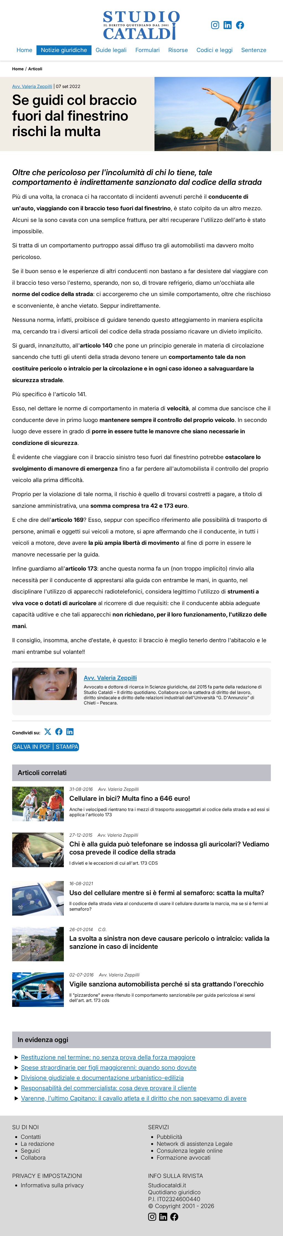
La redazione (37, 1143)
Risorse (178, 49)
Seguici (30, 1150)
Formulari (147, 49)
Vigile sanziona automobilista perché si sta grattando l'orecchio (166, 984)
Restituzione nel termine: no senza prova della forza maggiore (108, 1057)
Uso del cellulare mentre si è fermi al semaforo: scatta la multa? (166, 893)
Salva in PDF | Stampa (45, 746)
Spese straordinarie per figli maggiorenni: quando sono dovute (108, 1067)
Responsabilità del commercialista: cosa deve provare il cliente (108, 1088)
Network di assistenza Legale (195, 1143)
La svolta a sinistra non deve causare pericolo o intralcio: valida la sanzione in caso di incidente (169, 942)
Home (24, 49)
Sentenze (253, 49)
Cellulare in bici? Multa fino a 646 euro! (129, 798)
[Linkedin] (228, 25)
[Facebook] (240, 25)
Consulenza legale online (190, 1150)
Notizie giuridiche (64, 49)
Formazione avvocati (184, 1157)
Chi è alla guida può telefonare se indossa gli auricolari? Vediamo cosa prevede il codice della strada (169, 848)
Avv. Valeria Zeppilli (32, 86)
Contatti (31, 1136)
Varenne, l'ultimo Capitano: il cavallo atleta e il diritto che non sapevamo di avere (134, 1098)
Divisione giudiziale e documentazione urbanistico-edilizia (102, 1077)
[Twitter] (47, 731)
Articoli (35, 68)
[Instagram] (215, 25)
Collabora (33, 1157)
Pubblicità (169, 1136)
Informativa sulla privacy (52, 1185)
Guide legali (111, 49)
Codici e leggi (214, 49)
